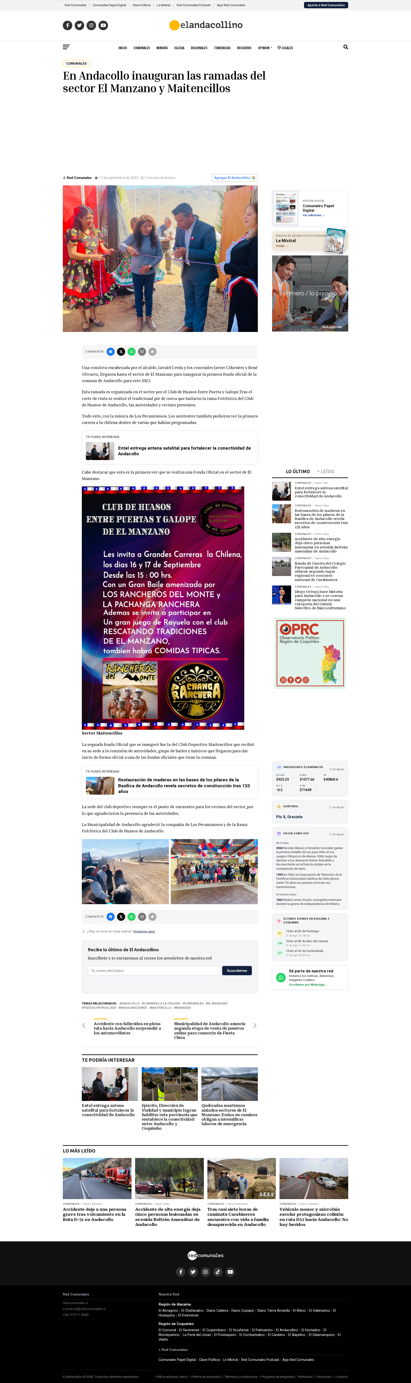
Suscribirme (237, 971)
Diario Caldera (217, 1311)
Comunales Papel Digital (109, 5)
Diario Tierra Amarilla (273, 1311)
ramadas (183, 1007)
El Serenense (189, 1330)
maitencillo (161, 1007)
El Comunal (167, 1330)
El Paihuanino (262, 1330)
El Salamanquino (322, 1335)
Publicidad (305, 1376)
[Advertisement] (205, 133)
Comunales (142, 47)
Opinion (263, 47)
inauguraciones (133, 1007)
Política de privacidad (206, 1376)
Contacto (341, 1376)
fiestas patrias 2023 (100, 1007)
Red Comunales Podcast (193, 5)
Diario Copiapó (242, 1311)
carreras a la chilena (162, 1003)
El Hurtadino (311, 1330)
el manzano (217, 1003)
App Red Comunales (231, 5)
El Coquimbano (214, 1330)
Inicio (122, 47)
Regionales (199, 47)
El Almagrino (168, 1311)
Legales (287, 47)
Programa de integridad (277, 1376)
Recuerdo (244, 47)
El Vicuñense (239, 1330)
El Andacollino (287, 1330)
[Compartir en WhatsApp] (131, 352)
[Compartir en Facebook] (111, 352)
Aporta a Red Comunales (326, 5)
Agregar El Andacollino (232, 178)
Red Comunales (75, 5)
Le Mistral (163, 5)
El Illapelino (296, 1335)
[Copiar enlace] (152, 352)
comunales (194, 1003)
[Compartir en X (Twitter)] (121, 352)
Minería (162, 47)
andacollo (130, 1003)
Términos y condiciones (241, 1376)
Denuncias (324, 1376)
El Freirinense (188, 1315)
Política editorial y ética (171, 1376)
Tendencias (222, 47)
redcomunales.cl (75, 1303)
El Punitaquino (225, 1335)
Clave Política (141, 5)
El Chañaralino (192, 1311)
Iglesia (179, 47)
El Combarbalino (252, 1335)
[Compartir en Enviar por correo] (142, 352)
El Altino (299, 1311)
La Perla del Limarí (197, 1335)
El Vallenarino (319, 1311)
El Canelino (276, 1335)
